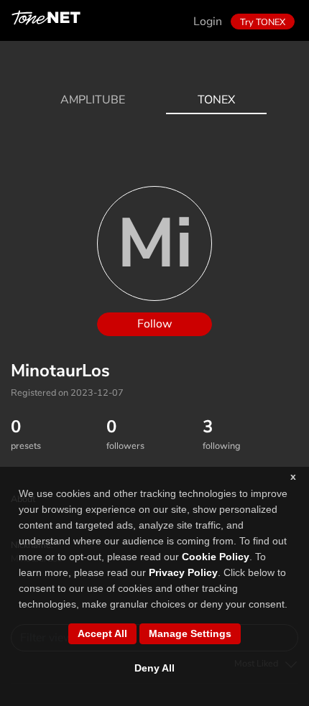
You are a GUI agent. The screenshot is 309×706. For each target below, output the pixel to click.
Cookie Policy (215, 556)
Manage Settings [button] (190, 633)
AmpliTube (92, 100)
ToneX (216, 100)
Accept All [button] (102, 633)
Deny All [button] (154, 668)
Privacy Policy (183, 572)
